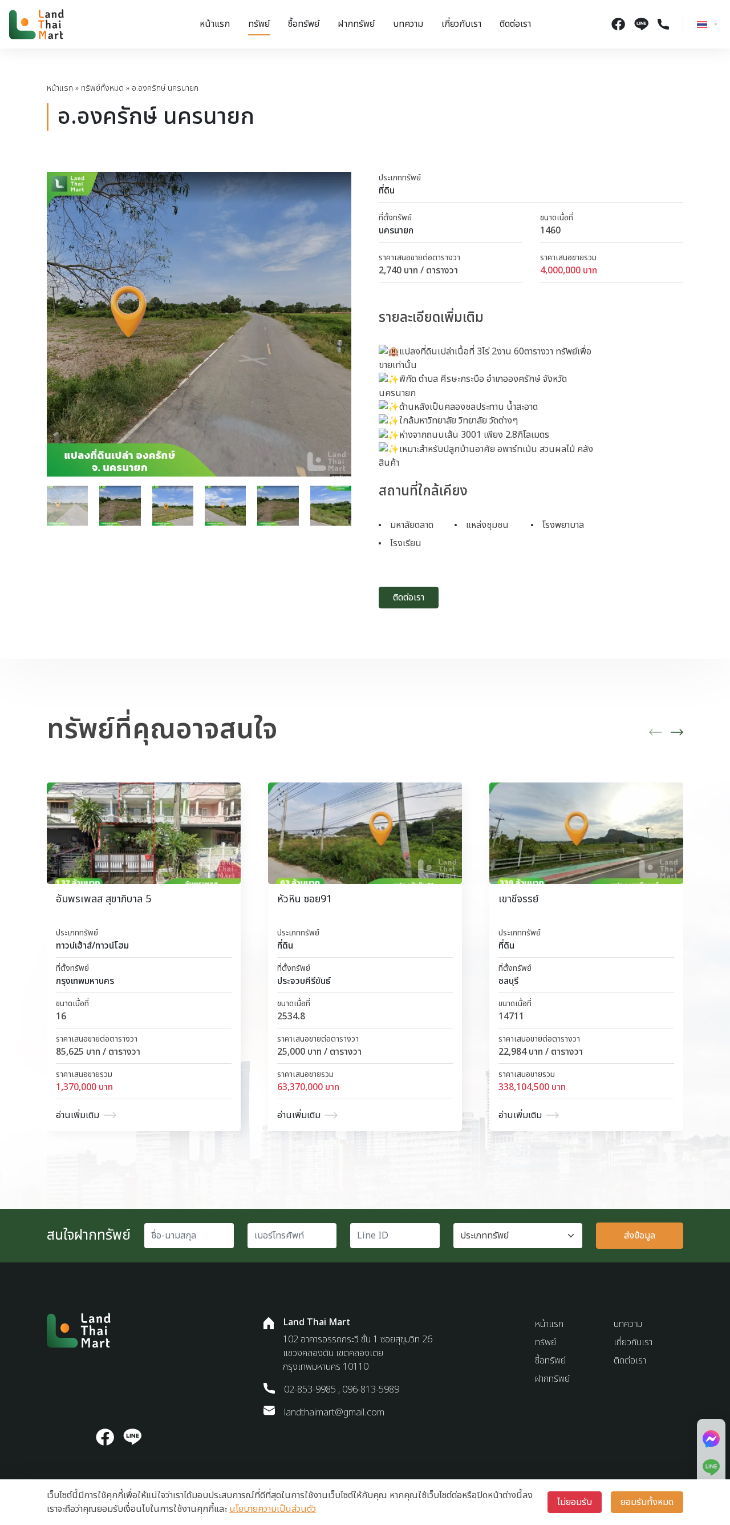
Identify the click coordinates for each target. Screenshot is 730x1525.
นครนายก (396, 230)
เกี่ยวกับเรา (461, 24)
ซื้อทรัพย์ (303, 24)
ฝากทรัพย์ (356, 24)
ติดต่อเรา (515, 24)
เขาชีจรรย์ (518, 899)
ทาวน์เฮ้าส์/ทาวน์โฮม (92, 946)
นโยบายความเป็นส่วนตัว (272, 1509)
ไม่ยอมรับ (574, 1502)
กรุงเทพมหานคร (85, 981)
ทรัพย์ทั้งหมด (102, 88)
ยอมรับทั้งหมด (647, 1502)
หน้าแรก (215, 24)
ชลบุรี (508, 981)
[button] (655, 732)
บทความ (408, 24)
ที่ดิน (387, 190)
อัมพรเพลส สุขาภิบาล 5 (103, 899)
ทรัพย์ (259, 24)
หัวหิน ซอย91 (304, 899)
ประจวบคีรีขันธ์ (303, 981)
